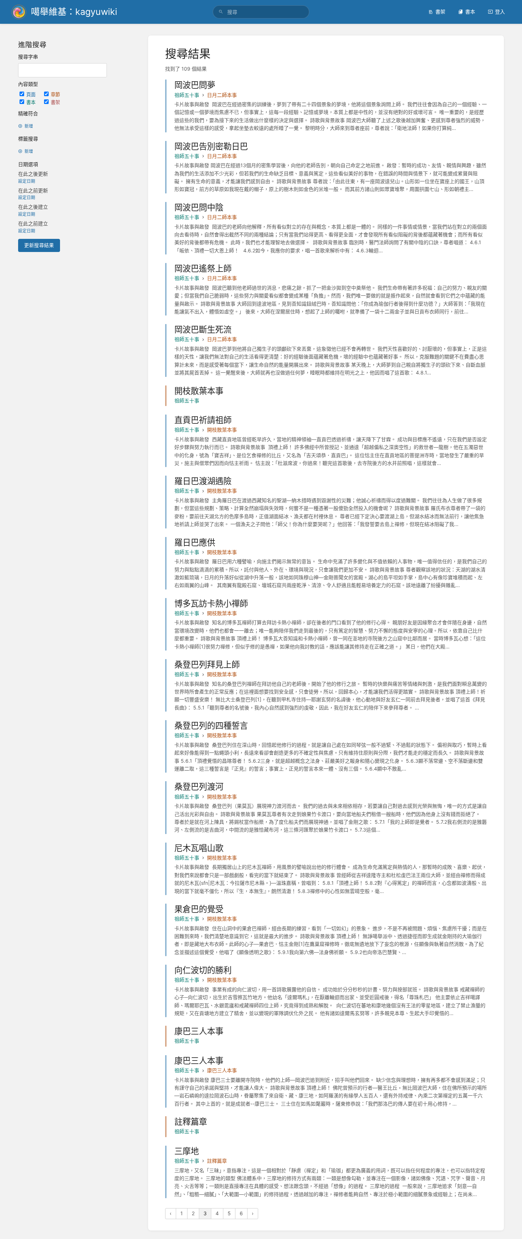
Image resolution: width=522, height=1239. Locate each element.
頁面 (31, 94)
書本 (470, 12)
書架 (440, 12)
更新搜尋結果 (39, 245)
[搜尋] (220, 12)
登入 (500, 12)
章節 (55, 94)
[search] (261, 11)
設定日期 (26, 181)
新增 (29, 126)
